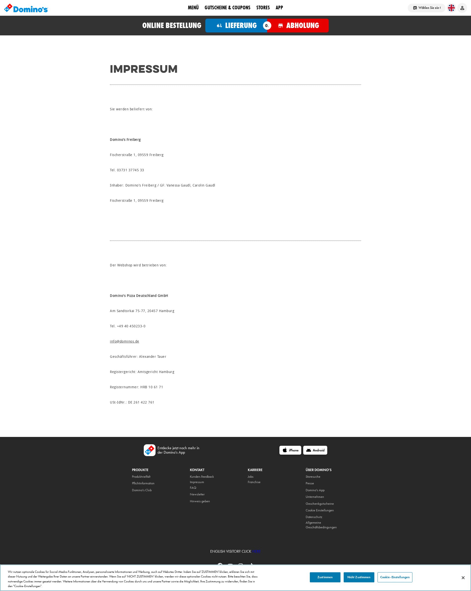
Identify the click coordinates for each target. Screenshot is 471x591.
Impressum (197, 482)
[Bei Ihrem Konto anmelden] (462, 8)
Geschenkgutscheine (320, 504)
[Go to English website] (451, 8)
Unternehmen (315, 497)
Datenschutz (314, 517)
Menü (193, 7)
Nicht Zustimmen (359, 577)
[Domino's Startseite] (26, 7)
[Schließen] (463, 577)
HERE (256, 551)
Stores (263, 7)
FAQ (193, 488)
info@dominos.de (124, 341)
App (279, 7)
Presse (310, 483)
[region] (235, 577)
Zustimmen (325, 577)
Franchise (254, 482)
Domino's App (315, 490)
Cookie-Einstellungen (395, 577)
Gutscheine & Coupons (227, 7)
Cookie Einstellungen (320, 510)
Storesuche (313, 477)
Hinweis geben (200, 501)
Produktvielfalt (141, 477)
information (147, 483)
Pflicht (136, 483)
